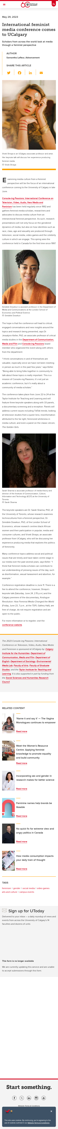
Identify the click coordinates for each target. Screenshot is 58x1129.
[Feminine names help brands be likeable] (8, 808)
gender (16, 888)
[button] (10, 72)
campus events (26, 892)
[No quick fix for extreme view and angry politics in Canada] (8, 833)
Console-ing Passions (33, 343)
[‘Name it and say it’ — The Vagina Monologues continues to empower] (8, 723)
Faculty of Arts (21, 665)
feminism (6, 888)
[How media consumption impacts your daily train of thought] (8, 861)
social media (29, 888)
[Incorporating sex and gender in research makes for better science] (8, 781)
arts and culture (9, 892)
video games (43, 888)
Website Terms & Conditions (38, 1122)
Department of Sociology (23, 661)
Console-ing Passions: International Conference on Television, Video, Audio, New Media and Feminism (27, 202)
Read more (21, 731)
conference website (12, 624)
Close (51, 1113)
